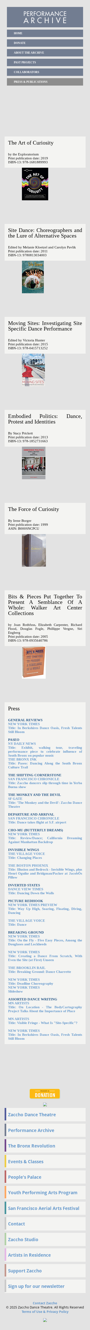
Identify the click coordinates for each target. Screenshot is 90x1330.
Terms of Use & (34, 1311)
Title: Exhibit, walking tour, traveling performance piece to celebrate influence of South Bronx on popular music (45, 749)
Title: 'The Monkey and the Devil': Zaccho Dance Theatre (45, 802)
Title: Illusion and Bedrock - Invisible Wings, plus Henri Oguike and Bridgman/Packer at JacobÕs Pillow (45, 873)
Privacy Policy (58, 1311)
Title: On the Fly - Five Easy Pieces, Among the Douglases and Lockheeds (45, 940)
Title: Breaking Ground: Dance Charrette (39, 970)
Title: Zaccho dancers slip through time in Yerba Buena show (45, 783)
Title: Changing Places (25, 858)
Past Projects (25, 62)
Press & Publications (31, 82)
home (18, 33)
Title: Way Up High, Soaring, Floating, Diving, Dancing (45, 909)
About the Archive (29, 52)
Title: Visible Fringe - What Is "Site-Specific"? (43, 1021)
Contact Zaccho (45, 1303)
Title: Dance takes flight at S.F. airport (37, 820)
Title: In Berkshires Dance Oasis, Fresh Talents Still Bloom (45, 728)
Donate (20, 43)
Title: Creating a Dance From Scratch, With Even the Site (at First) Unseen (45, 956)
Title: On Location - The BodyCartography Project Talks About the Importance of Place (45, 1007)
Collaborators (26, 72)
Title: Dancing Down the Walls (31, 891)
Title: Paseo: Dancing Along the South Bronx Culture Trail (45, 763)
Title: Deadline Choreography (30, 981)
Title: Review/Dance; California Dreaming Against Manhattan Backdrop (45, 838)
